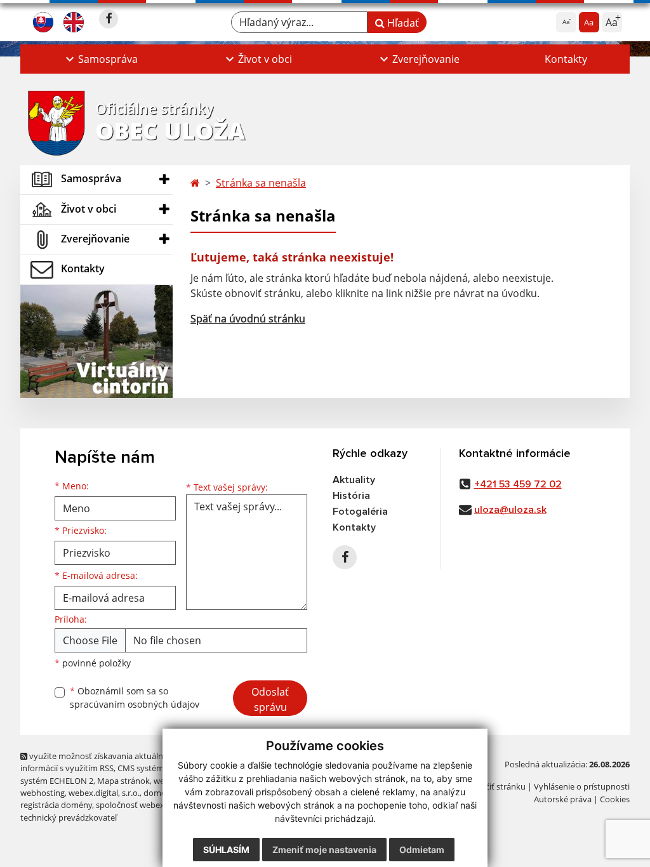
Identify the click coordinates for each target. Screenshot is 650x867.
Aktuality (354, 480)
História (351, 496)
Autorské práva (563, 799)
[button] (100, 59)
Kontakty (566, 59)
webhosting (42, 792)
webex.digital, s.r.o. (104, 792)
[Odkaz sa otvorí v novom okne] (108, 19)
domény (159, 792)
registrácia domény (56, 805)
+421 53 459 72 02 (518, 484)
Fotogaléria (360, 511)
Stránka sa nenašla (261, 183)
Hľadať (402, 23)
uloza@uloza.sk (510, 510)
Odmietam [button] (421, 849)
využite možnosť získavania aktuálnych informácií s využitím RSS (98, 762)
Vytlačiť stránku (496, 786)
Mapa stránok (123, 780)
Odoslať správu (270, 699)
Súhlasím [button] (226, 849)
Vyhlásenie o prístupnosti (582, 786)
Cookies (615, 799)
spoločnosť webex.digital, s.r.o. (153, 805)
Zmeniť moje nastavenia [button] (324, 849)
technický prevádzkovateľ (68, 817)
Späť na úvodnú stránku (247, 319)
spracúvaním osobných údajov (134, 704)
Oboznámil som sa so (134, 697)
